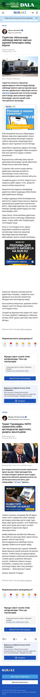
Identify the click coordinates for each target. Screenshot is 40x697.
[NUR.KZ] (20, 12)
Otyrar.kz (6, 93)
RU (33, 13)
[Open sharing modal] (25, 639)
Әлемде (4, 412)
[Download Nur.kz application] (20, 5)
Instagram (21, 401)
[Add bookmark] (36, 639)
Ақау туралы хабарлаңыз (20, 676)
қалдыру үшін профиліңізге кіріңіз (17, 371)
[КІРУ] (37, 13)
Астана (17, 482)
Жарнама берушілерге (20, 682)
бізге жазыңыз (26, 329)
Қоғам (4, 25)
